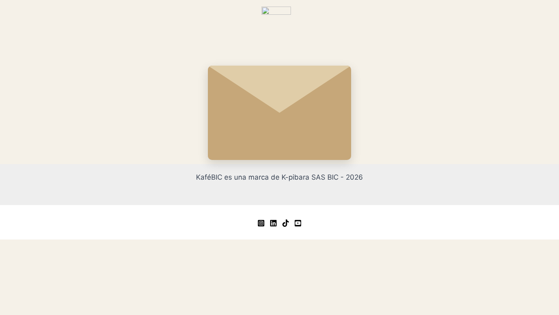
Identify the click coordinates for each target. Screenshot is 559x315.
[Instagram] (261, 223)
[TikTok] (285, 223)
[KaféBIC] (276, 21)
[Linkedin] (273, 223)
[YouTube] (298, 223)
